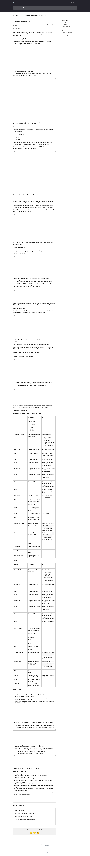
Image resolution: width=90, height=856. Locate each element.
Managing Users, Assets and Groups (41, 15)
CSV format (27, 34)
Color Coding (65, 35)
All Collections (16, 15)
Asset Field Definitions (67, 32)
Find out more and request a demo (21, 794)
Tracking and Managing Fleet (27, 15)
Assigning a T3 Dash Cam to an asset (45, 207)
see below (47, 497)
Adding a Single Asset (66, 20)
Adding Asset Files (66, 26)
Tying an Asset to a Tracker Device (45, 205)
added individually (17, 34)
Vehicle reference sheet (23, 407)
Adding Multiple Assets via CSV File (68, 29)
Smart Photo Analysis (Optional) (67, 23)
